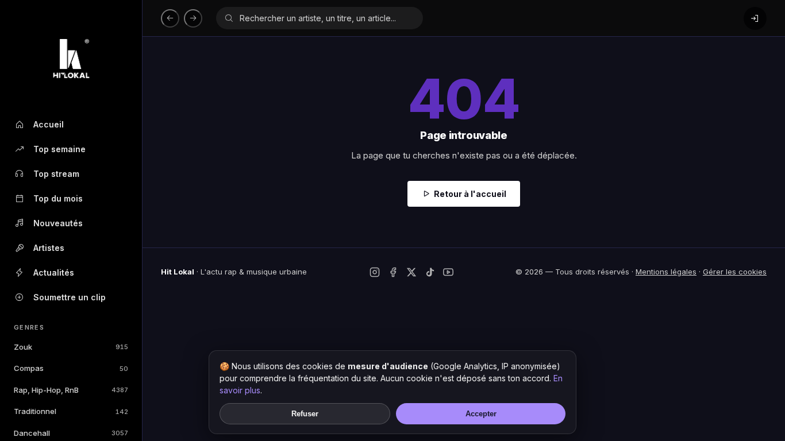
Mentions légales (666, 271)
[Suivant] (193, 18)
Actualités (53, 272)
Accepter (481, 413)
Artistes (48, 248)
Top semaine (59, 149)
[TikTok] (430, 272)
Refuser (304, 413)
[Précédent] (170, 18)
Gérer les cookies (735, 271)
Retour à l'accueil (470, 194)
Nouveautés (58, 223)
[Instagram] (375, 272)
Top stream (56, 174)
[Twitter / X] (411, 272)
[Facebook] (393, 272)
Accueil (48, 124)
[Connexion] (755, 18)
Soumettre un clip (69, 297)
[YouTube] (448, 272)
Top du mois (58, 198)
